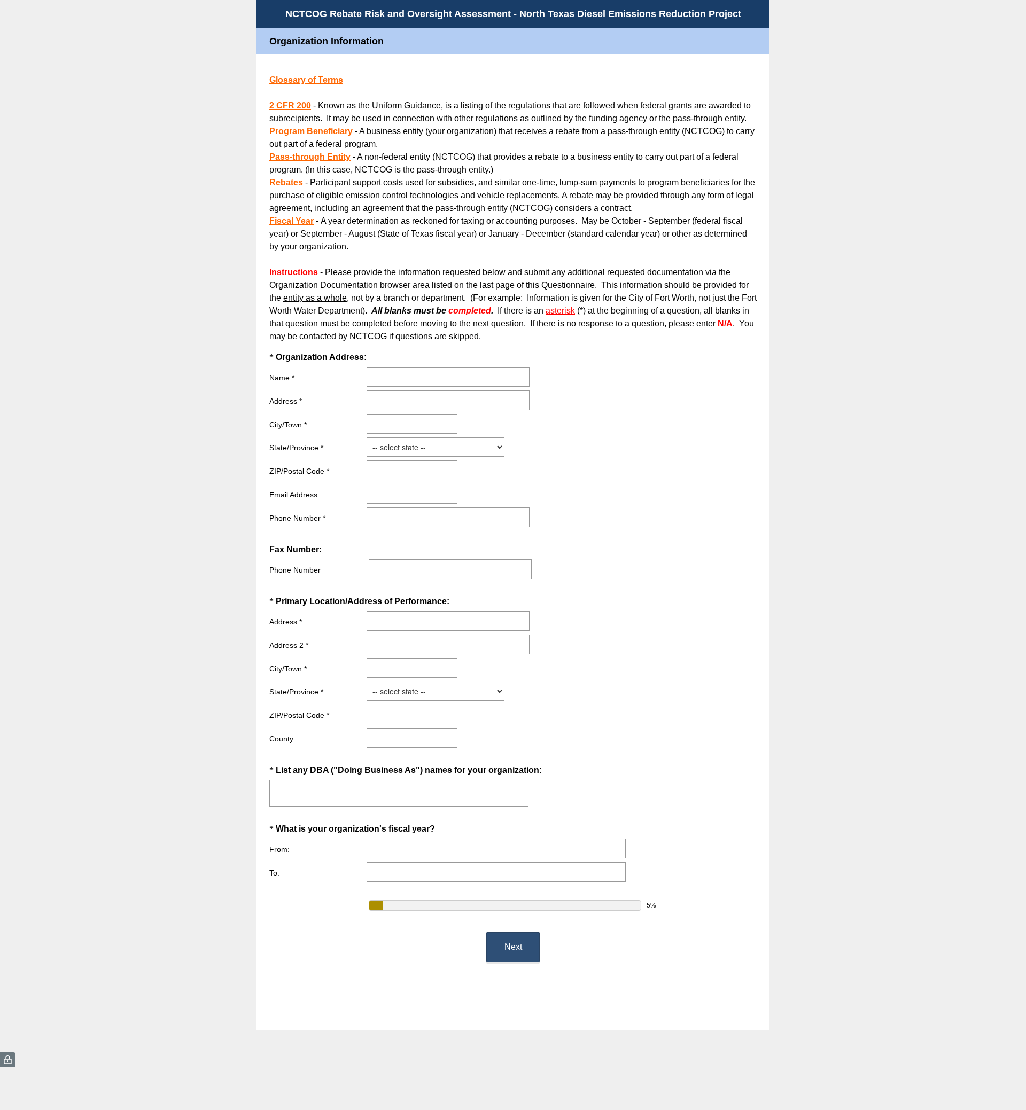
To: (274, 873)
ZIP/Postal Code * (299, 471)
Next (513, 946)
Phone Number (295, 570)
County (281, 738)
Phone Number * (297, 518)
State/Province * (296, 447)
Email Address (293, 494)
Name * (281, 377)
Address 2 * (288, 645)
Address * (285, 401)
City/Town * (288, 424)
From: (279, 849)
